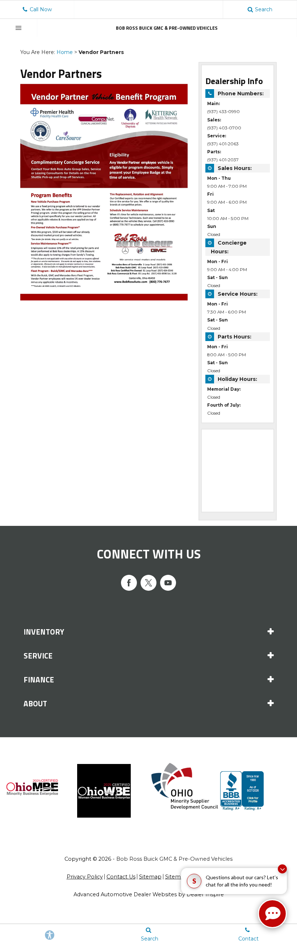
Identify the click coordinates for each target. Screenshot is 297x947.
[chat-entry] (272, 913)
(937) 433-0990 (223, 111)
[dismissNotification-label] (282, 868)
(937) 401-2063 (223, 143)
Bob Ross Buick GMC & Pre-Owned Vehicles (174, 859)
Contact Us (120, 876)
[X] (148, 583)
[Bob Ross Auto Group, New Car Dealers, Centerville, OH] (256, 790)
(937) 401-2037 (223, 159)
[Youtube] (168, 583)
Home (65, 52)
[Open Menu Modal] (18, 28)
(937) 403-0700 (224, 127)
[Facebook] (129, 583)
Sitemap (150, 876)
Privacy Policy (85, 876)
